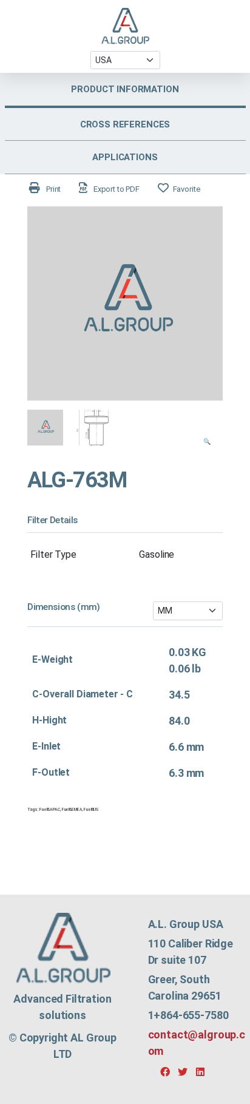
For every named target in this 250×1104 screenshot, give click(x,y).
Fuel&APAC (49, 809)
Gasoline (156, 554)
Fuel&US (91, 809)
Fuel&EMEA (72, 809)
